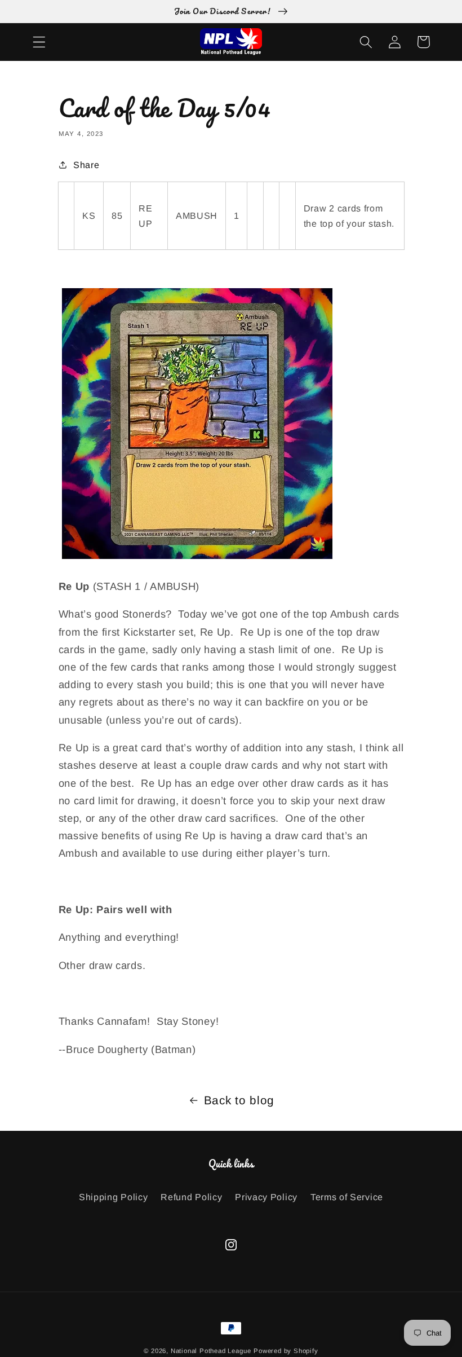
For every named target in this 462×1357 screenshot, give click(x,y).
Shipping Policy (113, 1197)
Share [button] (86, 165)
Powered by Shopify (286, 1350)
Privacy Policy (266, 1197)
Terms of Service (346, 1197)
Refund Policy (191, 1197)
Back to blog (239, 1100)
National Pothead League (211, 1350)
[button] (39, 42)
